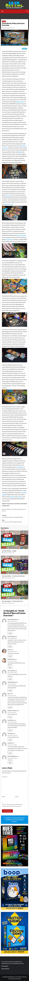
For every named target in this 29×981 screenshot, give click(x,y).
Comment (5, 776)
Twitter (19, 496)
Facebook (12, 496)
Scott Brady (5, 27)
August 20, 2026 (11, 578)
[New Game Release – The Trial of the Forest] (14, 590)
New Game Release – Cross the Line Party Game (13, 576)
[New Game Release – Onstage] (14, 540)
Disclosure (24, 48)
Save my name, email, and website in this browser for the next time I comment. (12, 805)
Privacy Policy (4, 966)
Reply (10, 633)
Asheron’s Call (20, 101)
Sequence (8, 196)
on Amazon (20, 467)
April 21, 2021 (11, 27)
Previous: (12, 516)
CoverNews (11, 978)
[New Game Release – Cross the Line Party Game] (14, 565)
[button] (2, 11)
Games (4, 21)
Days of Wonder (21, 235)
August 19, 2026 (11, 603)
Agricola (6, 204)
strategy (19, 509)
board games (7, 509)
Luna (11, 204)
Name (4, 796)
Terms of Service (5, 968)
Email (17, 796)
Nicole (9, 649)
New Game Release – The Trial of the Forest (12, 601)
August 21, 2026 (11, 552)
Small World (9, 239)
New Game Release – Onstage (9, 551)
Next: (12, 521)
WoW (19, 152)
